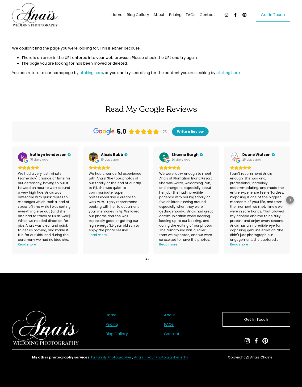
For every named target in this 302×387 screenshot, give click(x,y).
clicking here (91, 72)
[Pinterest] (244, 14)
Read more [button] (27, 244)
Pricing (111, 324)
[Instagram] (226, 14)
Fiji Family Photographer (111, 357)
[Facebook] (235, 14)
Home (116, 14)
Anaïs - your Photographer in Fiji (161, 357)
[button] (12, 200)
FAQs (190, 14)
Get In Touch (273, 14)
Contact (207, 14)
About (159, 14)
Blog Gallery (138, 14)
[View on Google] (22, 157)
